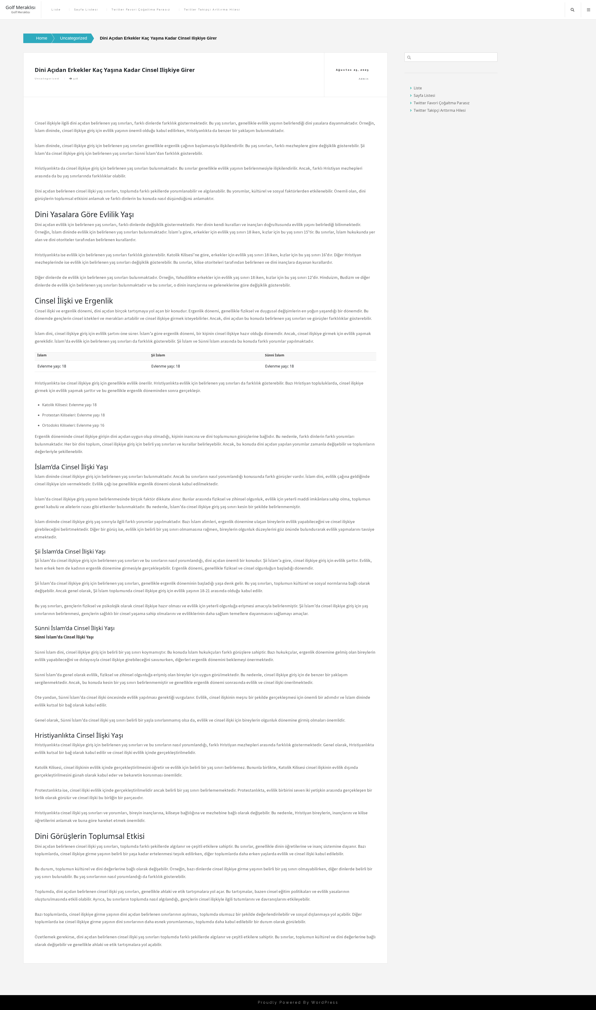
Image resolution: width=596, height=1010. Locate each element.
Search (572, 9)
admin (364, 79)
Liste (56, 9)
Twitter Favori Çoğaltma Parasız (141, 9)
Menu (588, 9)
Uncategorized (47, 78)
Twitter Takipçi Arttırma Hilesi (212, 9)
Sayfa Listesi (86, 9)
